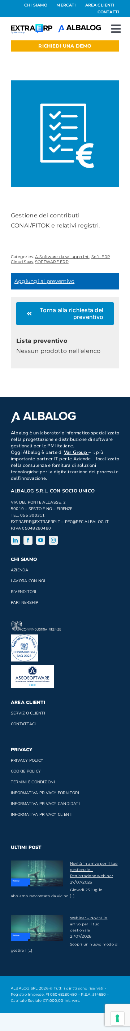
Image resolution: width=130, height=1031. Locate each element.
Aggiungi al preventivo (44, 281)
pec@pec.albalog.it (87, 522)
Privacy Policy (27, 760)
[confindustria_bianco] (36, 623)
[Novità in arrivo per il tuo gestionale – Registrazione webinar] (37, 873)
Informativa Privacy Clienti (42, 814)
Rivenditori (23, 591)
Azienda (20, 570)
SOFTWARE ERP (52, 261)
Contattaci (23, 724)
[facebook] (27, 540)
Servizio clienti (28, 713)
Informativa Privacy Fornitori (45, 793)
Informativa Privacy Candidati (45, 803)
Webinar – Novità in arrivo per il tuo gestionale (89, 924)
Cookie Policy (26, 771)
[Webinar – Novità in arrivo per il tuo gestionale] (37, 928)
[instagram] (53, 540)
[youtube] (40, 540)
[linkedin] (15, 540)
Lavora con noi (28, 581)
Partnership (25, 602)
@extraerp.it (45, 522)
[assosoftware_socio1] (32, 667)
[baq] (24, 637)
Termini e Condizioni (33, 782)
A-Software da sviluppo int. (62, 256)
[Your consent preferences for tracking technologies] (117, 1018)
